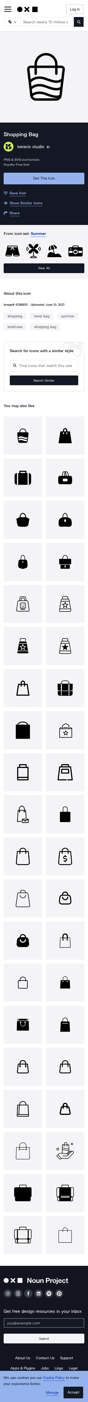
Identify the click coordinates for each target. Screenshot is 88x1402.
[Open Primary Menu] (7, 9)
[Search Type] (12, 22)
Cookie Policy (54, 1377)
